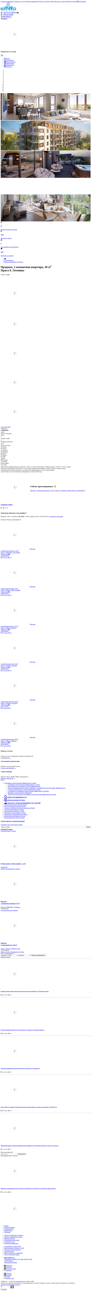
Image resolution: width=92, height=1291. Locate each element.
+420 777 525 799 (8, 13)
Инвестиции (10, 60)
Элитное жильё (9, 1251)
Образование (10, 65)
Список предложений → (8, 768)
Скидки (41, 1)
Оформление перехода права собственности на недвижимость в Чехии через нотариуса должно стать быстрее (29, 1145)
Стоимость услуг (19, 1)
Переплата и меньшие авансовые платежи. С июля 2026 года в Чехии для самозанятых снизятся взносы (28, 1188)
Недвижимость (11, 62)
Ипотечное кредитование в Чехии (14, 816)
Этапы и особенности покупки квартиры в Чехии (19, 808)
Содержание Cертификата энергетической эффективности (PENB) (28, 791)
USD (8, 427)
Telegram (8, 1273)
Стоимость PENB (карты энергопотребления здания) (24, 789)
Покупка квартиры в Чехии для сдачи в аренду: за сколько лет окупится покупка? (22, 1030)
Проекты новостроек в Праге (13, 1237)
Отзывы (52, 1)
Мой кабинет (82, 1)
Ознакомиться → (6, 758)
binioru (5, 18)
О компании (9, 1)
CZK (2, 427)
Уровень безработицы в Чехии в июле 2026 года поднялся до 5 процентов (20, 1068)
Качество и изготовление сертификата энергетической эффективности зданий (32, 794)
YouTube (8, 1275)
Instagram (9, 1270)
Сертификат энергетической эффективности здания (20, 783)
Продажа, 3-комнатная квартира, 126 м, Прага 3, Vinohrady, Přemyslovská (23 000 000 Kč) (57, 490)
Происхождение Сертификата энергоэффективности (24, 786)
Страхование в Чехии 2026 (12, 1246)
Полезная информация (31, 1)
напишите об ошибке (56, 516)
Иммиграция (10, 63)
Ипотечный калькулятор (11, 1240)
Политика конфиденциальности (10, 1284)
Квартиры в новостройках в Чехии (15, 813)
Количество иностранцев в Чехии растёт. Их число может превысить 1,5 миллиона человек (25, 991)
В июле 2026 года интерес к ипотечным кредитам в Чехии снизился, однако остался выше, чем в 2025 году (29, 1107)
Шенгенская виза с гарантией (13, 1253)
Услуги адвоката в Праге (11, 1254)
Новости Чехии (71, 1)
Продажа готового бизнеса (12, 1249)
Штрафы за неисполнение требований (19, 793)
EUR (5, 427)
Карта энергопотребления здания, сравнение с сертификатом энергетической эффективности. (37, 788)
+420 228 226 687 (8, 14)
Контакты (8, 66)
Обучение (7, 1232)
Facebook (9, 1267)
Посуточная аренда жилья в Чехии (15, 806)
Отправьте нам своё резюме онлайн (12, 824)
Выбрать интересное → (8, 778)
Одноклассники (11, 1269)
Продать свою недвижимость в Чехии (12, 952)
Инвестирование (9, 1227)
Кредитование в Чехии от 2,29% (14, 811)
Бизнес (8, 58)
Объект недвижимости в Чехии (10, 869)
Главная (3, 1)
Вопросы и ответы (60, 1)
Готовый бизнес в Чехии (8, 831)
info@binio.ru (7, 16)
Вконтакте (9, 1265)
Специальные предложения (9, 910)
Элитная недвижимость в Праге (14, 809)
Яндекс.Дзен (10, 1278)
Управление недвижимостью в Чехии (15, 814)
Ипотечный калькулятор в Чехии (14, 817)
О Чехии (46, 1)
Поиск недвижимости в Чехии (13, 262)
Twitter (8, 1276)
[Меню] (2, 55)
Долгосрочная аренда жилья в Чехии (15, 804)
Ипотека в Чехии (9, 1238)
